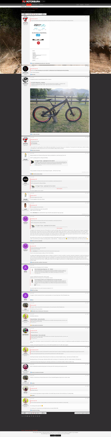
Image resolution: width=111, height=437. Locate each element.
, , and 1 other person (41, 63)
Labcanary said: (33, 18)
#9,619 (88, 386)
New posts (23, 6)
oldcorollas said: (33, 68)
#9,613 (88, 302)
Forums (29, 4)
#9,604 (88, 137)
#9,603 (88, 77)
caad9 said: (33, 246)
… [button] (39, 14)
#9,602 (88, 66)
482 (35, 14)
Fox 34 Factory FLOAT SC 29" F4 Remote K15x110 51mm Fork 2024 (48, 279)
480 (31, 14)
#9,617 (88, 364)
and (35, 134)
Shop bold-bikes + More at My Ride (38, 319)
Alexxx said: (33, 305)
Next (44, 14)
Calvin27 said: (33, 400)
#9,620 (88, 398)
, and (37, 173)
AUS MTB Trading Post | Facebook (38, 82)
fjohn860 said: (33, 179)
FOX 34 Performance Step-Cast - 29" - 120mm (44, 269)
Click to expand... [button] (59, 188)
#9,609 (88, 216)
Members (41, 4)
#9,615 (88, 328)
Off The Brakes (34, 143)
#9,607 (88, 193)
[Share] (85, 16)
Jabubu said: (33, 195)
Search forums (28, 6)
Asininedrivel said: (34, 349)
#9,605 (88, 153)
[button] (25, 5)
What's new (34, 4)
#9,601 (88, 16)
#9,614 (88, 314)
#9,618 (88, 375)
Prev (23, 14)
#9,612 (88, 293)
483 (37, 14)
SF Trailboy (24, 12)
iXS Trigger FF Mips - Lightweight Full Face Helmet (45, 160)
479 (29, 14)
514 (41, 14)
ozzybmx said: (33, 330)
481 (33, 14)
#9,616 (88, 347)
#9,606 (88, 176)
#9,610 (88, 243)
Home (23, 4)
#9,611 (88, 265)
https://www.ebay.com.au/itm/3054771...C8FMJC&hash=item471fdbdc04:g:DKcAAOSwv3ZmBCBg (52, 70)
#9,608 (88, 203)
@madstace (35, 212)
